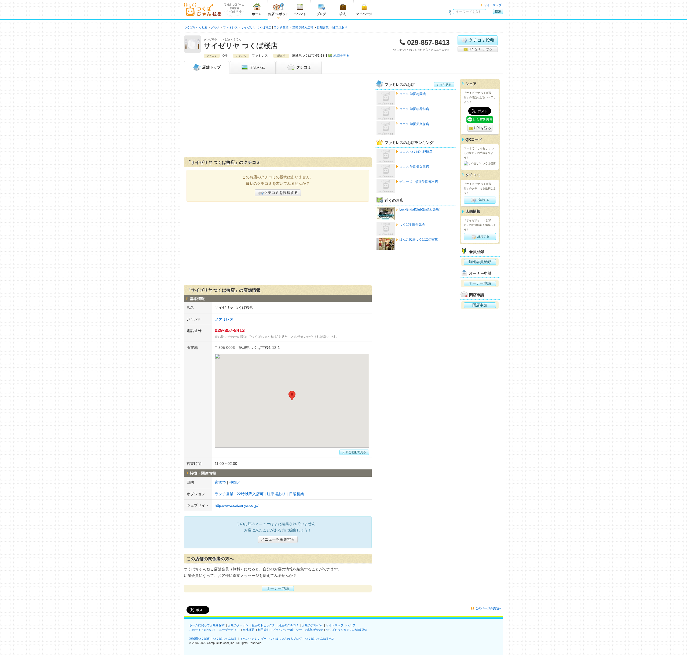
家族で (220, 482)
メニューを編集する (278, 539)
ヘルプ (350, 625)
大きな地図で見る (354, 452)
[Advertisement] (278, 116)
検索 (498, 11)
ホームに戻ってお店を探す (207, 625)
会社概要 (248, 629)
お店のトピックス (263, 625)
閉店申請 (479, 305)
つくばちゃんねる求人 (320, 638)
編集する (483, 236)
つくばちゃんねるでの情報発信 (346, 629)
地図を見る (341, 55)
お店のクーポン (238, 625)
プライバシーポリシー (287, 629)
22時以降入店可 (302, 27)
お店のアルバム (312, 625)
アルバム (257, 67)
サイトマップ (493, 5)
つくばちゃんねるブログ (285, 638)
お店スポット (278, 14)
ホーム (257, 14)
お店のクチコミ (288, 625)
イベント (299, 14)
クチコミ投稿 (481, 40)
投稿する (483, 199)
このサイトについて (202, 629)
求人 (342, 14)
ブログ (321, 14)
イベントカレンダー (253, 638)
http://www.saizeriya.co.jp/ (236, 505)
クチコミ (303, 67)
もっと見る (444, 84)
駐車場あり (339, 27)
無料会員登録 (480, 262)
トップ (211, 67)
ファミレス (224, 319)
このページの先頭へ (488, 608)
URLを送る (482, 128)
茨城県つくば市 (199, 638)
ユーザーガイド (229, 629)
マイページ (364, 14)
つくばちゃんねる (225, 638)
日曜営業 (323, 27)
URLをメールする (480, 49)
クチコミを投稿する (281, 192)
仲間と (234, 482)
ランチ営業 (281, 27)
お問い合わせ (314, 629)
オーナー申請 (277, 588)
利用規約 (263, 629)
